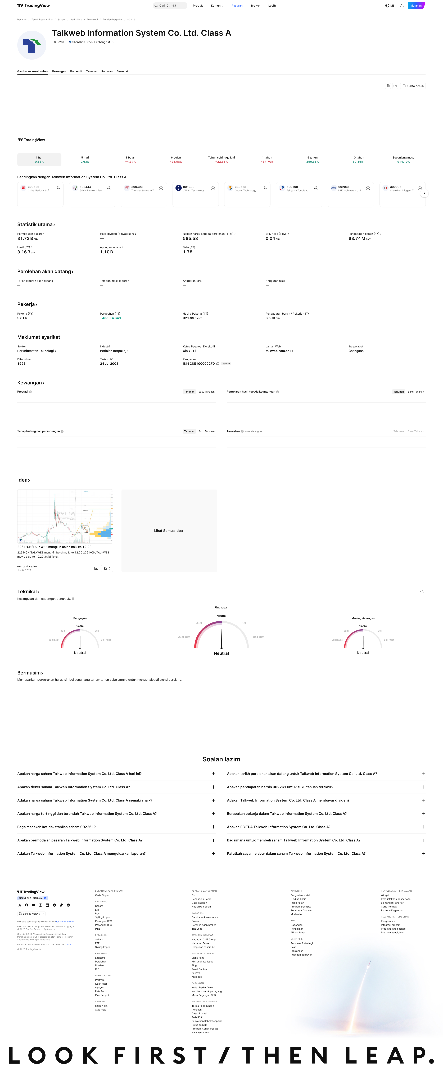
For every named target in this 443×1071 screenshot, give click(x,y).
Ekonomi (100, 957)
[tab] (189, 391)
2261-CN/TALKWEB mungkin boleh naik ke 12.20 (54, 547)
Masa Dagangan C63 (204, 995)
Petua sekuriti (199, 1024)
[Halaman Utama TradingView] (33, 5)
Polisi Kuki (197, 1017)
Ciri (193, 895)
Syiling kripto (102, 917)
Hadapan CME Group (204, 939)
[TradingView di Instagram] (40, 905)
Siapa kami (198, 957)
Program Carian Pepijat (205, 1028)
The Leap (197, 928)
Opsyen (99, 987)
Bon (97, 913)
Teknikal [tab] (91, 71)
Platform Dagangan (392, 910)
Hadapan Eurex (200, 943)
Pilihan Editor (298, 932)
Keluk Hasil (101, 983)
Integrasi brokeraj (391, 924)
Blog (194, 965)
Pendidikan (297, 928)
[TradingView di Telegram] (54, 905)
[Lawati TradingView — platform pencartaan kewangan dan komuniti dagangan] (31, 139)
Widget (385, 895)
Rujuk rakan (297, 902)
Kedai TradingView (202, 987)
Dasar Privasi (199, 1013)
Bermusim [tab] (123, 71)
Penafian (197, 1009)
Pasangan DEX (103, 924)
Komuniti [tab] (76, 71)
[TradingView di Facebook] (26, 905)
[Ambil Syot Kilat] (388, 86)
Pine (97, 928)
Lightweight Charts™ (392, 902)
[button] (205, 5)
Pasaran (237, 5)
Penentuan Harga (201, 898)
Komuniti (217, 5)
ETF (97, 909)
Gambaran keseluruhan (205, 917)
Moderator (296, 914)
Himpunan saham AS (203, 947)
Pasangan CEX (103, 921)
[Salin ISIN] (217, 363)
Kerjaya (196, 972)
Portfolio (100, 979)
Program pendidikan (392, 932)
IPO (97, 969)
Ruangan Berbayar (301, 954)
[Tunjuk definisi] (46, 233)
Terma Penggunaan (203, 1005)
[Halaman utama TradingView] (31, 892)
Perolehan (100, 961)
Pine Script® (102, 995)
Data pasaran (199, 902)
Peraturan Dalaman (301, 910)
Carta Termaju (389, 906)
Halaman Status (201, 1032)
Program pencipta (301, 906)
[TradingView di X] (19, 905)
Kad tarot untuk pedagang (207, 991)
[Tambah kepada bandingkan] (58, 188)
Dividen (99, 965)
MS (392, 5)
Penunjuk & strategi (302, 943)
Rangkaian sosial (300, 895)
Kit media (197, 976)
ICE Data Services (65, 921)
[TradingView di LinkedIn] (47, 905)
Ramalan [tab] (107, 71)
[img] (109, 42)
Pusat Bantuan (200, 969)
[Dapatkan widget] (395, 86)
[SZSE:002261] (21, 540)
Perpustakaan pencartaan (395, 898)
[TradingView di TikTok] (61, 905)
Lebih (272, 5)
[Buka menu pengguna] (402, 5)
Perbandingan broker (204, 924)
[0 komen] (96, 568)
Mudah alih (101, 1005)
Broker (255, 5)
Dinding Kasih (298, 898)
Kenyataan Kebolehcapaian (207, 1020)
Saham (99, 905)
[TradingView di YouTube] (33, 905)
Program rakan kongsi (393, 928)
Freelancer (297, 950)
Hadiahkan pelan (201, 906)
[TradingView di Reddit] (68, 905)
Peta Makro (101, 991)
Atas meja (100, 1009)
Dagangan (296, 924)
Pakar (294, 947)
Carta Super (102, 895)
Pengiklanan (388, 921)
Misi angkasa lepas (202, 961)
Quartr (69, 944)
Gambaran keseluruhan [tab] (32, 71)
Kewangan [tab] (59, 71)
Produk (198, 5)
